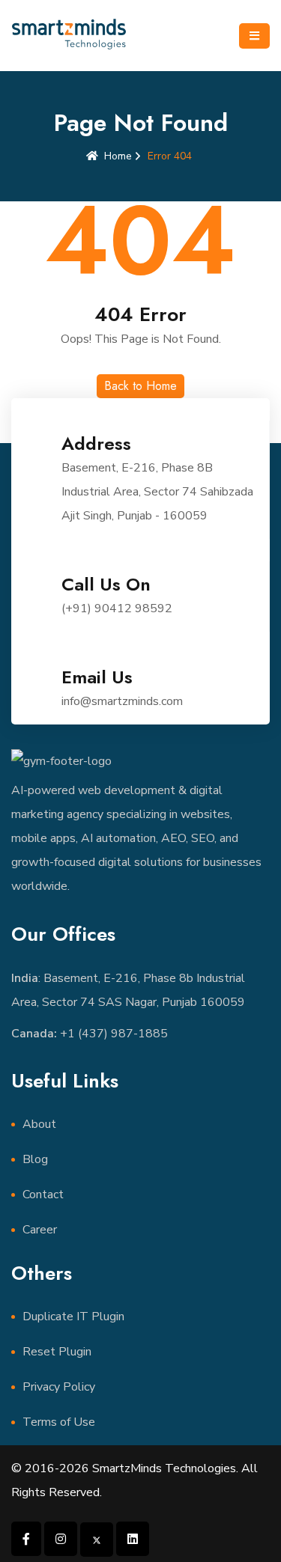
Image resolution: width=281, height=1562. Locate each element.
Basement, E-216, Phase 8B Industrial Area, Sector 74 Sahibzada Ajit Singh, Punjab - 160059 (157, 492)
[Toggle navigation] (254, 36)
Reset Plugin (56, 1351)
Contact (43, 1194)
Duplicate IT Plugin (73, 1316)
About (39, 1124)
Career (39, 1229)
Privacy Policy (58, 1387)
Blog (35, 1159)
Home (118, 156)
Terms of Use (58, 1422)
